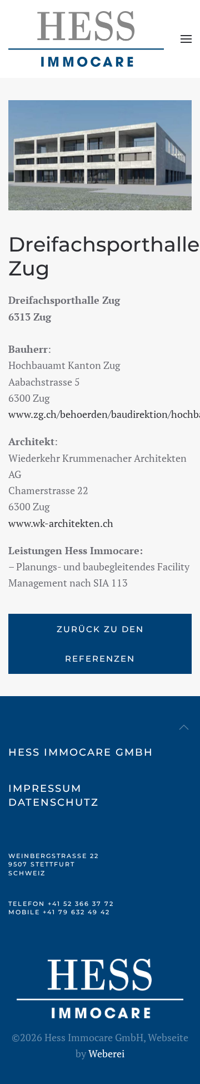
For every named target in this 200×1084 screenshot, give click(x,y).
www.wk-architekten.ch (60, 523)
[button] (186, 39)
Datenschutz (53, 802)
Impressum (45, 788)
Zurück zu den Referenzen (100, 644)
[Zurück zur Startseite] (86, 39)
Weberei (106, 1053)
